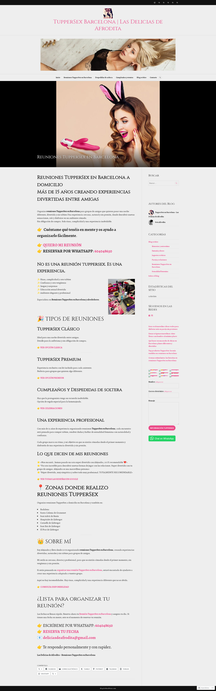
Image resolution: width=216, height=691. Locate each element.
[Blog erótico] (172, 2)
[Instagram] (152, 315)
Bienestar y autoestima (160, 246)
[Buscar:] (163, 183)
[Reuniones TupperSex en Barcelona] (159, 2)
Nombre (155, 382)
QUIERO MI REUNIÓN (62, 245)
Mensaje (151, 401)
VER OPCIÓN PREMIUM (52, 377)
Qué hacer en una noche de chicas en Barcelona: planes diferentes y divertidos (162, 343)
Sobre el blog (153, 276)
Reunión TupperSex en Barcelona (95, 613)
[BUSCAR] (160, 77)
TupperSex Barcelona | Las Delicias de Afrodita (108, 25)
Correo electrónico (160, 391)
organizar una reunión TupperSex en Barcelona (79, 570)
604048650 (103, 251)
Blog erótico (141, 77)
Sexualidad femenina (160, 271)
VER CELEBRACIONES (51, 408)
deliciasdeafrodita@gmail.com (69, 637)
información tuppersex (162, 428)
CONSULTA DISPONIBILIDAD (54, 586)
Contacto (153, 77)
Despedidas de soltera (103, 77)
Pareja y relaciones (159, 260)
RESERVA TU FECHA (61, 631)
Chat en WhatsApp (164, 438)
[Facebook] (149, 315)
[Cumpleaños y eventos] (168, 2)
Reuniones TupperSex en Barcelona (78, 77)
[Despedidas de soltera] (163, 2)
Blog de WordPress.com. (108, 688)
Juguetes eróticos (158, 255)
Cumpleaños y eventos (124, 77)
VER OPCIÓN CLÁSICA (51, 347)
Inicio (58, 77)
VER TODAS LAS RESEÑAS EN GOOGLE (59, 479)
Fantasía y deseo (158, 251)
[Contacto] (177, 2)
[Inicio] (154, 2)
